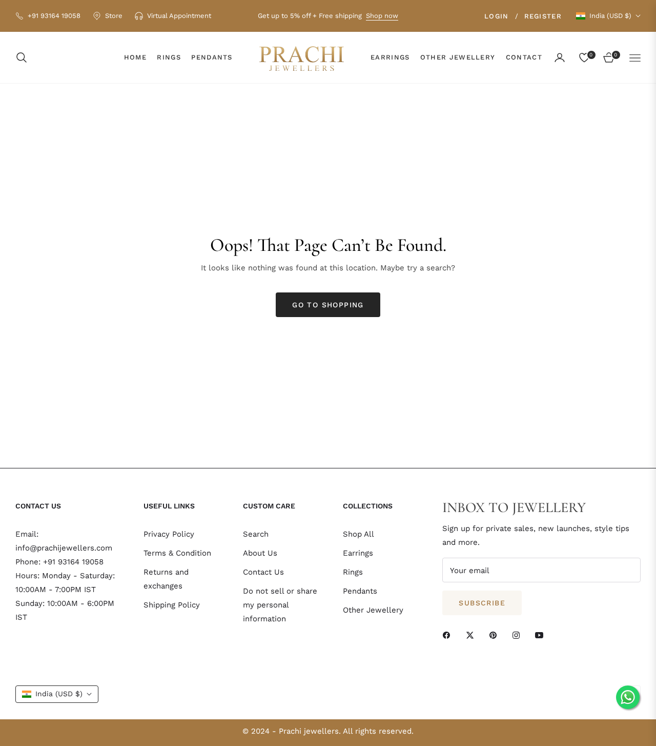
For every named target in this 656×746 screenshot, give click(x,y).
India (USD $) (610, 15)
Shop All (358, 534)
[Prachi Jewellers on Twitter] (472, 634)
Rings (353, 572)
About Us (260, 553)
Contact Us (263, 572)
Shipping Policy (172, 605)
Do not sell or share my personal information (280, 604)
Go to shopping (328, 305)
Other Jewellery (373, 610)
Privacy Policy (169, 534)
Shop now (382, 15)
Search (256, 534)
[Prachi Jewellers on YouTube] (541, 634)
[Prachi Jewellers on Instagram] (518, 634)
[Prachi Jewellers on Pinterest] (495, 634)
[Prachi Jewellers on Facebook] (449, 634)
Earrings (358, 553)
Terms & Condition (177, 553)
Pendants (360, 591)
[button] (24, 57)
